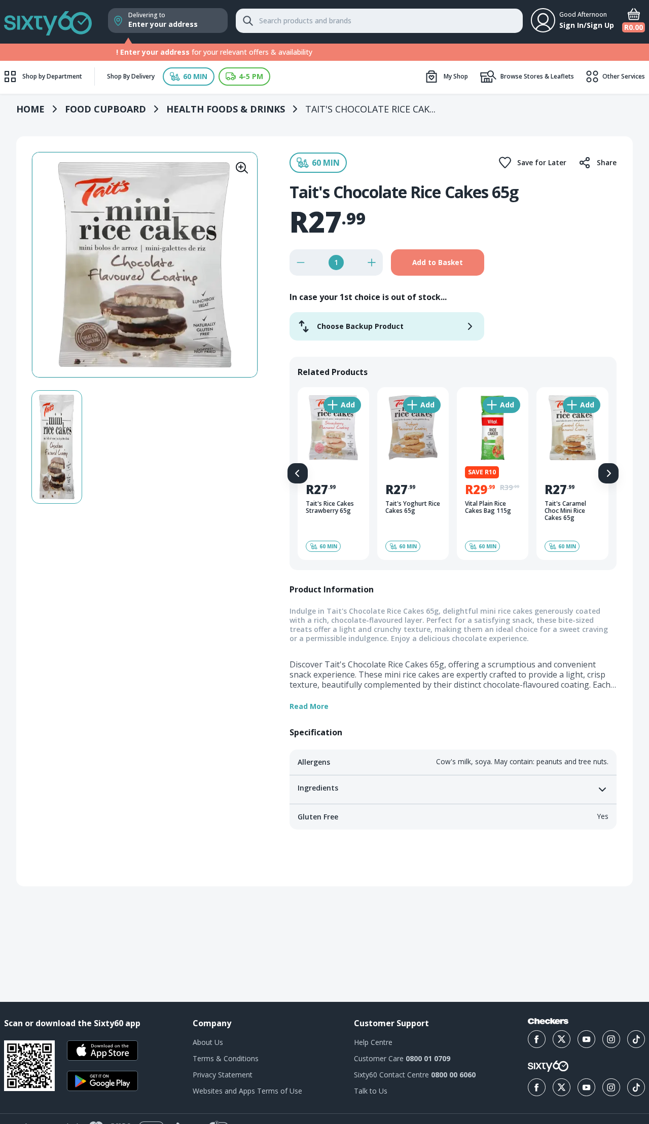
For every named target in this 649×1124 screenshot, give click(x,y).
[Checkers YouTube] (586, 1039)
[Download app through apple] (102, 1050)
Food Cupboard (105, 109)
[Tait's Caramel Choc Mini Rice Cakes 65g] (572, 473)
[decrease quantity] (301, 262)
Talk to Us (370, 1091)
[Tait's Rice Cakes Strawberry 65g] (333, 473)
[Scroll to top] (629, 951)
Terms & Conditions (226, 1058)
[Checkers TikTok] (636, 1039)
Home (30, 109)
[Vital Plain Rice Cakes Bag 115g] (492, 473)
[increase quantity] (372, 262)
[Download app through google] (102, 1081)
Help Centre (373, 1042)
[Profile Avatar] (543, 20)
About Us (208, 1042)
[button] (188, 76)
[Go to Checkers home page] (548, 1021)
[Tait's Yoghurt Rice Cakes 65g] (413, 473)
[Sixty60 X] (561, 1087)
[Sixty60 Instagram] (611, 1087)
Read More (309, 706)
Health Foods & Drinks (225, 109)
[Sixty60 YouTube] (586, 1087)
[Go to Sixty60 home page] (548, 1066)
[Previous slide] (297, 473)
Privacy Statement (223, 1074)
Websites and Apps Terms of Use (247, 1091)
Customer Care (402, 1058)
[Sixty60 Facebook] (537, 1087)
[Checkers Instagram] (611, 1039)
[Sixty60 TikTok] (636, 1087)
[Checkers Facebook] (537, 1039)
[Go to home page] (48, 21)
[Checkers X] (561, 1039)
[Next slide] (608, 473)
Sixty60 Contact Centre (415, 1074)
